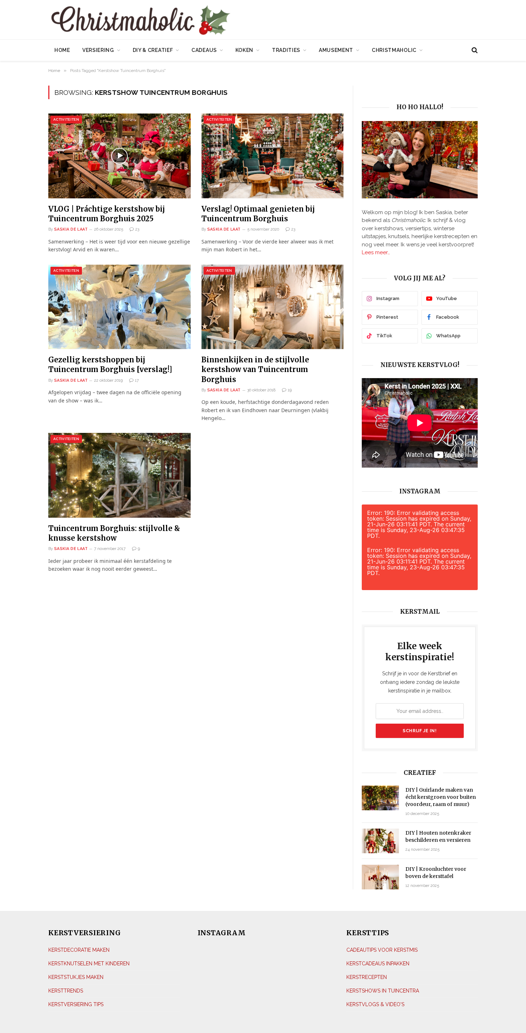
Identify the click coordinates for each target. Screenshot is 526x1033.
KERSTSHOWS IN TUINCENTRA (382, 991)
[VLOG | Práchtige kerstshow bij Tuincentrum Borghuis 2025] (119, 156)
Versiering (98, 50)
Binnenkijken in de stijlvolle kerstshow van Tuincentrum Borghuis (255, 369)
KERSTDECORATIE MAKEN (78, 950)
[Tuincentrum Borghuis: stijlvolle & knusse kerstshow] (119, 475)
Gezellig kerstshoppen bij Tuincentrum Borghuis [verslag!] (110, 364)
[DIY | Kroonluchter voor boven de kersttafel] (380, 877)
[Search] (474, 50)
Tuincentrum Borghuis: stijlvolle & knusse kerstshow (114, 533)
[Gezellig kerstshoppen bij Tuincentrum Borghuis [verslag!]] (119, 307)
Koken (244, 50)
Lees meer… (376, 252)
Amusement (336, 50)
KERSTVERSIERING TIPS (75, 1004)
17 (137, 380)
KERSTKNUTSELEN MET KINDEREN (89, 963)
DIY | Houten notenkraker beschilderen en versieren (438, 836)
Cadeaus (204, 50)
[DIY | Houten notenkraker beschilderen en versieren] (380, 841)
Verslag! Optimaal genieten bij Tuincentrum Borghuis (258, 213)
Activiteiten (66, 119)
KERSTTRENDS (65, 991)
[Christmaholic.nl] (180, 20)
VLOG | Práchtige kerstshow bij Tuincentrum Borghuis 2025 (106, 213)
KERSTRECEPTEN (366, 977)
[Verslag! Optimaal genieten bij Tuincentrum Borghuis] (272, 156)
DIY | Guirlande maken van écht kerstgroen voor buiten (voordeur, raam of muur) (440, 797)
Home (62, 50)
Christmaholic (394, 50)
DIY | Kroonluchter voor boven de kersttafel (435, 872)
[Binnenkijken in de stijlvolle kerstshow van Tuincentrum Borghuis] (272, 307)
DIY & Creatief (153, 50)
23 (137, 229)
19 (290, 390)
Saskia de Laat (71, 229)
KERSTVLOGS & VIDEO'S (375, 1004)
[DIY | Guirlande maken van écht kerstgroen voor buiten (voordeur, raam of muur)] (380, 798)
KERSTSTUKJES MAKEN (75, 977)
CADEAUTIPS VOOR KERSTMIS (382, 950)
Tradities (286, 50)
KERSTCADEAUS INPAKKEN (377, 963)
